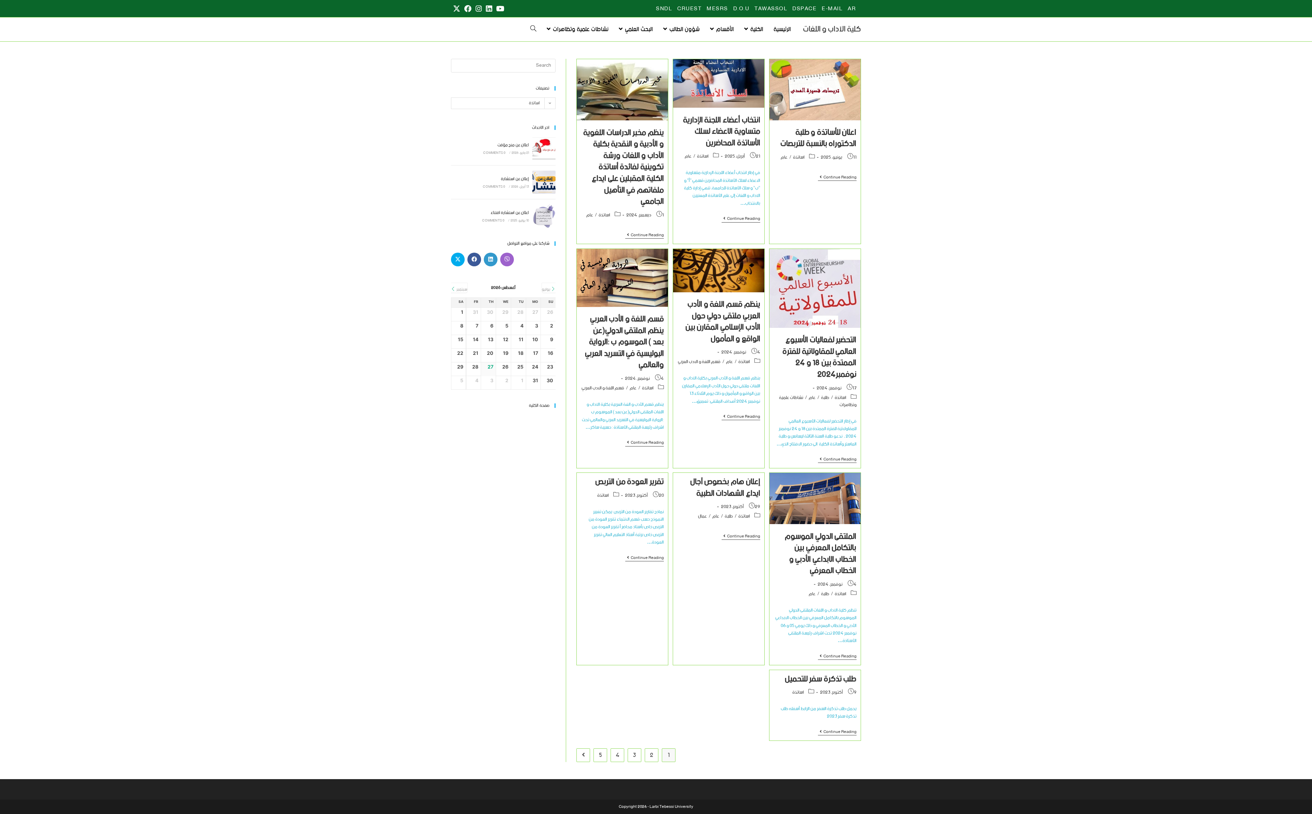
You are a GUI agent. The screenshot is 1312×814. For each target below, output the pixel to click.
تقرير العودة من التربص (629, 482)
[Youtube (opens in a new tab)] (499, 9)
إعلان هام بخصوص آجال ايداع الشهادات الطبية (725, 487)
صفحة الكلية (539, 405)
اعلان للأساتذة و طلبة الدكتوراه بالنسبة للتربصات (818, 138)
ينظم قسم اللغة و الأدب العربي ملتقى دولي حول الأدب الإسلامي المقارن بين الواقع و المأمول (722, 322)
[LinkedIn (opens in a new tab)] (489, 9)
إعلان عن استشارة (515, 179)
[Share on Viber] (507, 259)
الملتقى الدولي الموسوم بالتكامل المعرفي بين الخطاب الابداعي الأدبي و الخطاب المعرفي (820, 554)
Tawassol (770, 8)
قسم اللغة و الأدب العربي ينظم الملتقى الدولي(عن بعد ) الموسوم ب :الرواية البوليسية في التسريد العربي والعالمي (624, 342)
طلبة (825, 397)
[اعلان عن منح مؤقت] (544, 148)
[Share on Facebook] (474, 259)
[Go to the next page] (583, 755)
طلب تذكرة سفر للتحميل (821, 679)
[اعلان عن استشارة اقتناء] (544, 216)
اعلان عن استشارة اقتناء (510, 213)
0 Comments (494, 153)
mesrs (717, 8)
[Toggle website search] (533, 29)
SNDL (664, 8)
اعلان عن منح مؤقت (513, 145)
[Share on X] (458, 259)
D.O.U (741, 8)
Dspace (804, 8)
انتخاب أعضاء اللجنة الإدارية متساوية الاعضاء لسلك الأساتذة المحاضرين (721, 131)
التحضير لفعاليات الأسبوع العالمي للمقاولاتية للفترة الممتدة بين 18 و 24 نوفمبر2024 (819, 357)
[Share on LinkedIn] (490, 259)
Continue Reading (837, 178)
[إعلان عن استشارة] (544, 182)
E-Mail (832, 8)
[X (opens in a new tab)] (456, 9)
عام (784, 157)
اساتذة (799, 157)
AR (852, 8)
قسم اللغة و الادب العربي (699, 362)
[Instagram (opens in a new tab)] (479, 9)
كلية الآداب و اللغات (832, 29)
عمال (702, 516)
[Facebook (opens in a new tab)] (468, 9)
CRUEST (689, 8)
